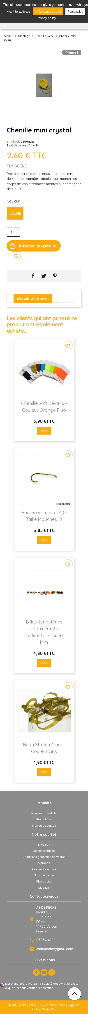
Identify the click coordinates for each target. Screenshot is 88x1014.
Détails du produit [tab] (33, 298)
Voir (44, 430)
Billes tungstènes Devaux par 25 (44, 632)
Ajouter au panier (37, 246)
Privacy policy (46, 18)
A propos (44, 863)
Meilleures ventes (44, 825)
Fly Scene (17, 166)
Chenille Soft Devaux (44, 406)
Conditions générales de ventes (44, 857)
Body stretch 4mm (44, 748)
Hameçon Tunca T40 (44, 516)
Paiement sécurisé (44, 869)
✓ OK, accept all (48, 11)
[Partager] (33, 276)
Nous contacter (44, 875)
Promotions (44, 819)
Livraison (44, 844)
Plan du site (44, 881)
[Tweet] (44, 276)
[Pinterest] (55, 276)
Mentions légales (44, 850)
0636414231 (45, 940)
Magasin (44, 887)
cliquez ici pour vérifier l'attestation (29, 988)
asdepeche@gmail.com (54, 949)
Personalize (75, 11)
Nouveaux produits (44, 813)
